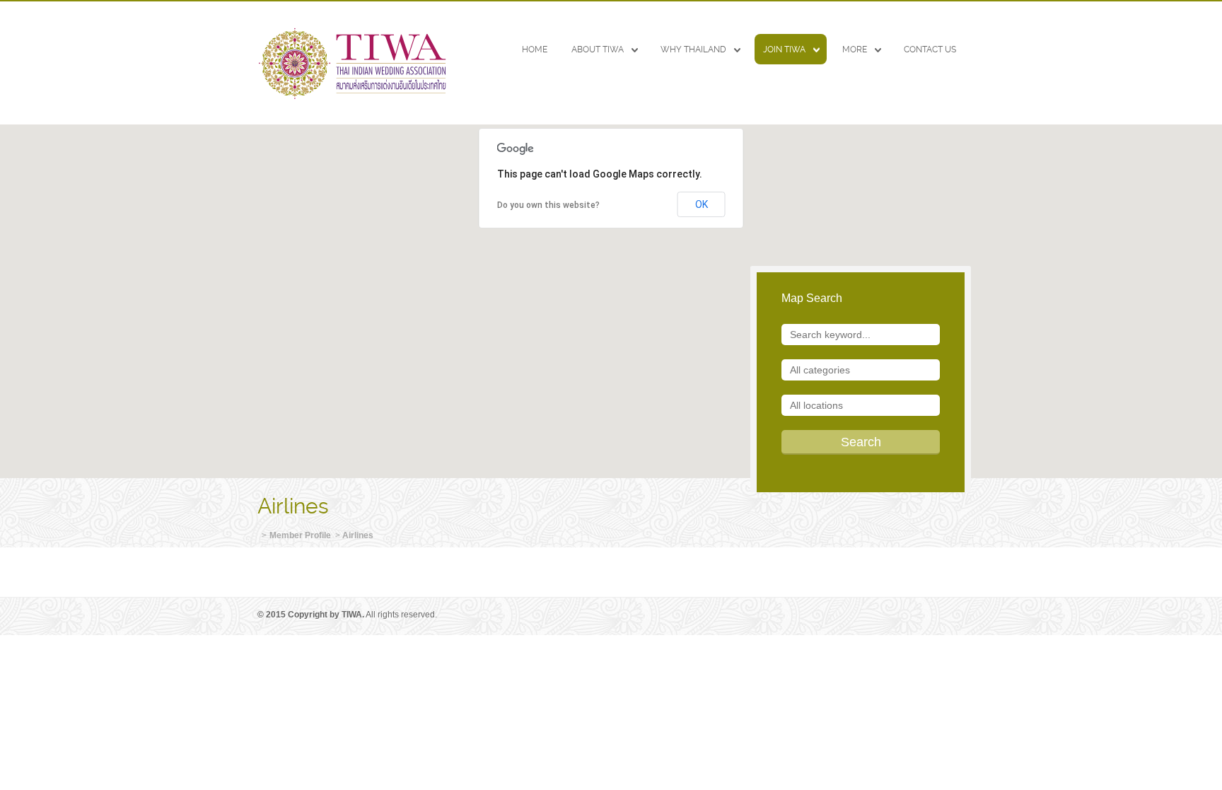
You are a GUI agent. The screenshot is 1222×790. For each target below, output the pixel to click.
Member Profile (300, 535)
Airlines (357, 535)
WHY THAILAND (693, 49)
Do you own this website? (548, 205)
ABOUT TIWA (597, 49)
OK (701, 204)
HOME (534, 49)
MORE (854, 49)
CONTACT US (930, 49)
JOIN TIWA (784, 49)
